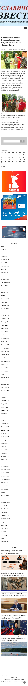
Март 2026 (4, 263)
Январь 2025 (5, 308)
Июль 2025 (4, 289)
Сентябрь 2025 (5, 282)
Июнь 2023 (4, 371)
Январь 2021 (5, 466)
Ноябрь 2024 (5, 315)
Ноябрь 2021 (5, 433)
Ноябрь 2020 (5, 473)
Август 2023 (4, 364)
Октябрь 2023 (5, 358)
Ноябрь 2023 (5, 354)
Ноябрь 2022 (5, 394)
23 (24, 159)
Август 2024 (4, 325)
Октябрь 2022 (5, 397)
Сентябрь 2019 (5, 518)
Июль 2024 (4, 328)
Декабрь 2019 (5, 509)
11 (5, 157)
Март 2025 (4, 302)
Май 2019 (4, 532)
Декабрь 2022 (5, 390)
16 (23, 157)
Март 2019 (4, 538)
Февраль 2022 (5, 423)
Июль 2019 (4, 525)
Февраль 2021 (5, 463)
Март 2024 (4, 341)
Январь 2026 (5, 269)
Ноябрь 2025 (5, 276)
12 (9, 157)
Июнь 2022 (4, 410)
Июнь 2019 (4, 528)
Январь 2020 (5, 505)
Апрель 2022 (5, 417)
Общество (17, 49)
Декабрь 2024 (5, 312)
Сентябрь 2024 (5, 322)
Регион (14, 547)
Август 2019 (4, 522)
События (22, 49)
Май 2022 (4, 413)
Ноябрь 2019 (5, 512)
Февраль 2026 (5, 266)
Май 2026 (4, 256)
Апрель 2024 (5, 338)
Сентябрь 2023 (5, 361)
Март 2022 (4, 420)
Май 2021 (4, 453)
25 (5, 161)
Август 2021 (4, 443)
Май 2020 (4, 492)
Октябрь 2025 (5, 279)
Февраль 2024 (5, 345)
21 (16, 159)
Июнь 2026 (4, 253)
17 (1, 159)
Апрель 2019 (5, 535)
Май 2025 (4, 295)
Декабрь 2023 (5, 351)
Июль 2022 (4, 407)
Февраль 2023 (5, 384)
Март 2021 (4, 459)
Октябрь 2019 (5, 515)
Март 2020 (4, 499)
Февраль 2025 (5, 305)
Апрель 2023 (5, 377)
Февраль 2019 (5, 541)
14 (16, 157)
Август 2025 (4, 285)
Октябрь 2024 (5, 318)
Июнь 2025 (4, 292)
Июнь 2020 (4, 489)
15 (19, 157)
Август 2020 (4, 482)
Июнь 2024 (4, 331)
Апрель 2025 (5, 299)
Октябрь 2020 (5, 476)
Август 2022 (4, 404)
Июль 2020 (4, 486)
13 (12, 157)
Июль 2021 (4, 446)
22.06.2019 (4, 49)
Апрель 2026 (5, 259)
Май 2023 (4, 374)
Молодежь (11, 49)
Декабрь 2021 (5, 430)
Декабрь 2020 (5, 469)
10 (1, 157)
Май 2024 (4, 335)
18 (5, 159)
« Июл (3, 166)
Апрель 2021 (5, 456)
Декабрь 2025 (5, 272)
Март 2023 (4, 381)
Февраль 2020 (5, 502)
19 (9, 159)
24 (2, 161)
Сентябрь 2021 (5, 440)
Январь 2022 (5, 427)
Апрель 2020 (5, 495)
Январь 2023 (5, 387)
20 (13, 159)
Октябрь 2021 (5, 436)
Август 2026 (4, 246)
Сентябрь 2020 (5, 479)
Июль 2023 (4, 368)
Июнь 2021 (4, 450)
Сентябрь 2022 (5, 400)
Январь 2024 (5, 348)
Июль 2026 (4, 249)
